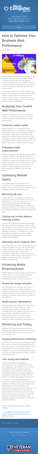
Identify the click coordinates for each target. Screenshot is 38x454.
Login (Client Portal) (15, 21)
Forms (27, 19)
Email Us (23, 435)
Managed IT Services (14, 406)
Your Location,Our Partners (10, 423)
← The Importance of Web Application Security (16, 412)
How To (27, 21)
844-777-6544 (22, 16)
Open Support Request (16, 19)
